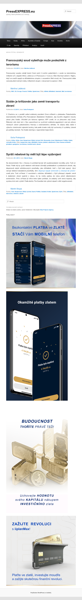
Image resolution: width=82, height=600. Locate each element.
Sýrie (60, 192)
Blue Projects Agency (46, 210)
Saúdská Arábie (46, 192)
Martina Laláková (29, 68)
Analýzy (34, 45)
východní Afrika (11, 142)
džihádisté (52, 91)
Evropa (46, 41)
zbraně (39, 144)
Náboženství (59, 140)
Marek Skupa (28, 158)
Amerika (60, 41)
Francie (24, 91)
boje (29, 142)
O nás (9, 45)
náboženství (52, 142)
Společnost (36, 91)
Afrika (23, 41)
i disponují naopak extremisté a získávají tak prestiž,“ (57, 171)
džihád (46, 91)
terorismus (68, 91)
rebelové (16, 193)
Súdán (70, 140)
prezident (9, 144)
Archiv (68, 41)
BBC (12, 91)
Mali (63, 91)
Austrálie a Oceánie (34, 41)
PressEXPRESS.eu (20, 11)
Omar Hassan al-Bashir (63, 142)
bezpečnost (24, 142)
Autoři (42, 45)
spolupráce (15, 144)
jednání (45, 142)
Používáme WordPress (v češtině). (41, 593)
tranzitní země (31, 144)
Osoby (16, 41)
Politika (30, 91)
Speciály (16, 45)
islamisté (58, 91)
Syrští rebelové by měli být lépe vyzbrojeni (33, 154)
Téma (8, 41)
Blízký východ (35, 140)
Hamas (40, 142)
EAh (42, 140)
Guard (34, 192)
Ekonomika (47, 140)
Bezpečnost (27, 140)
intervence (9, 193)
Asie (52, 41)
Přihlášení (26, 45)
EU (16, 91)
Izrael (53, 140)
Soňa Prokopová (29, 109)
